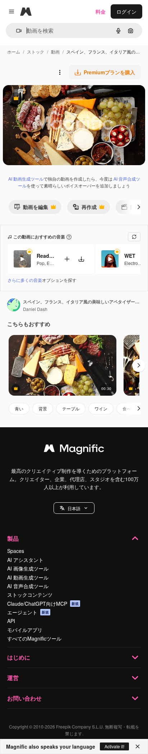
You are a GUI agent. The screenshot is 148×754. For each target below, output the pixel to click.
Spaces (15, 550)
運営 (13, 678)
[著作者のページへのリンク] (13, 305)
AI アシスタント (25, 559)
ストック (35, 51)
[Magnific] (74, 450)
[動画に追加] (66, 259)
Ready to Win (46, 255)
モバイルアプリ (24, 629)
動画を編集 (31, 208)
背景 (42, 408)
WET (129, 255)
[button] (74, 508)
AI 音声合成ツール (27, 586)
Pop (41, 263)
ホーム (13, 51)
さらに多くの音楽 (25, 280)
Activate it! (114, 746)
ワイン (100, 408)
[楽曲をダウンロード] (81, 259)
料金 (101, 11)
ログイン (126, 11)
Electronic (134, 263)
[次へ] (138, 207)
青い (19, 408)
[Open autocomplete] (16, 30)
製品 (13, 538)
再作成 (85, 208)
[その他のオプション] (59, 72)
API (11, 620)
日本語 (74, 508)
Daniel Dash (35, 309)
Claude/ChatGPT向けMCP (43, 603)
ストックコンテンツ (29, 594)
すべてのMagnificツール (34, 638)
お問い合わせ (24, 698)
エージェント (28, 612)
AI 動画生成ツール (25, 179)
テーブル (70, 408)
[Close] (137, 746)
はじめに (18, 657)
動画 (55, 51)
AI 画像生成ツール (27, 568)
